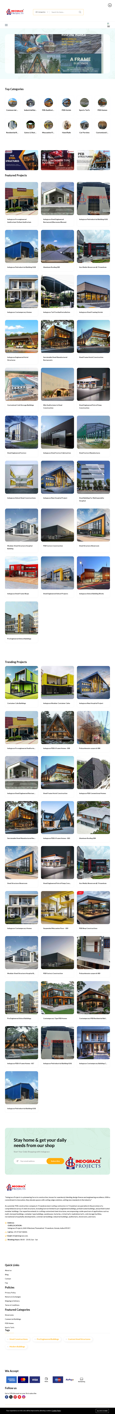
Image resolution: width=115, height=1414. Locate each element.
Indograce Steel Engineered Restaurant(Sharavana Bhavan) (29, 793)
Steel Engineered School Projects (55, 594)
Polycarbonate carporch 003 (89, 973)
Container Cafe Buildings (16, 703)
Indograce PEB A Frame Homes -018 (56, 748)
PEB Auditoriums (49, 110)
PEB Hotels (66, 110)
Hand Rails (66, 132)
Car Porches (84, 132)
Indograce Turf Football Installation (56, 312)
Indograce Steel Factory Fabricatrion (57, 453)
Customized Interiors (105, 132)
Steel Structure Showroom (89, 546)
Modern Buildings (17, 1346)
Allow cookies (102, 1411)
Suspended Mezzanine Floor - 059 (55, 928)
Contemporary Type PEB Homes (55, 1018)
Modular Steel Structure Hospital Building (23, 973)
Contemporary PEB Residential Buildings (94, 1018)
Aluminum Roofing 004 (87, 838)
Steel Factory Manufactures (89, 453)
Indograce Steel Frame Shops (18, 594)
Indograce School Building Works (91, 594)
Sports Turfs (84, 110)
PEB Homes (102, 110)
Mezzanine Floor (49, 132)
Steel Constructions (19, 1339)
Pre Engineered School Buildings (19, 639)
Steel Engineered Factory (16, 453)
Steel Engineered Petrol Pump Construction (59, 883)
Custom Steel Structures (79, 1339)
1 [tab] (56, 70)
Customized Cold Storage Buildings (20, 405)
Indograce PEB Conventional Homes (92, 793)
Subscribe (55, 1161)
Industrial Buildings (32, 110)
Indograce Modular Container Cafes (56, 703)
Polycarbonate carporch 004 (89, 748)
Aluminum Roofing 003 (51, 267)
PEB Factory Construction (53, 546)
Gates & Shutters (31, 132)
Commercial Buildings (15, 110)
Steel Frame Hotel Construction (91, 357)
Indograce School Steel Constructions (21, 498)
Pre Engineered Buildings (48, 1339)
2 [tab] (59, 70)
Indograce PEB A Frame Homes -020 (56, 838)
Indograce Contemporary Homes (19, 312)
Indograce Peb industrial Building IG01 (93, 219)
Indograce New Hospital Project (55, 498)
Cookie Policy (56, 1411)
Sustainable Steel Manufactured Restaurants (24, 838)
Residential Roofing (14, 132)
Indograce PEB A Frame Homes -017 (20, 1063)
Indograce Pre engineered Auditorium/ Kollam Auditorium (29, 748)
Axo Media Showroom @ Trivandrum (92, 267)
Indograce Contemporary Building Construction (97, 1063)
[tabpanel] (57, 53)
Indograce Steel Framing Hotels (91, 312)
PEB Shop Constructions (88, 928)
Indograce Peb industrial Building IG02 (21, 267)
